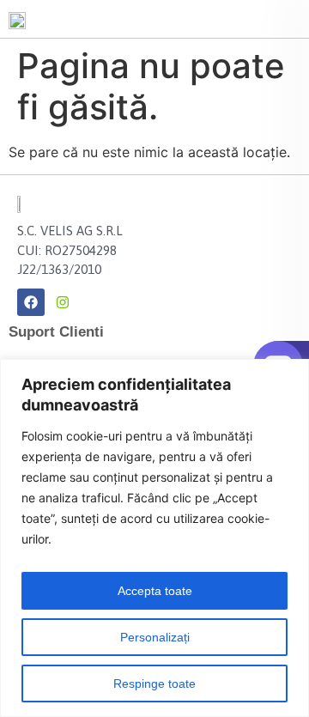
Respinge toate (154, 683)
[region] (154, 538)
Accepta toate (155, 591)
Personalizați (155, 637)
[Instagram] (62, 302)
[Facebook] (31, 302)
